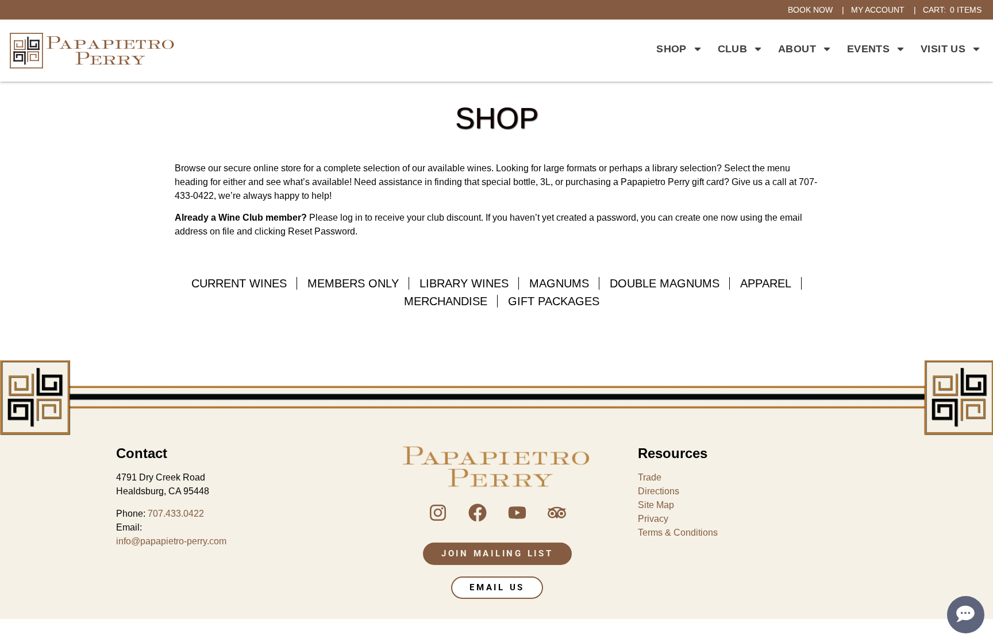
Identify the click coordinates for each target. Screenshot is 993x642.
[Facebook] (477, 512)
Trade (649, 477)
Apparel (765, 283)
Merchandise (445, 301)
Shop (671, 49)
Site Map (656, 505)
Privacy (653, 519)
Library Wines (464, 283)
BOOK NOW (810, 9)
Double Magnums (664, 283)
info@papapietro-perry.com (171, 541)
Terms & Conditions (678, 532)
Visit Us (943, 49)
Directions (658, 491)
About (797, 49)
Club (732, 49)
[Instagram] (437, 512)
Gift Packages (553, 301)
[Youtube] (517, 512)
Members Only (353, 283)
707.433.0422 (176, 513)
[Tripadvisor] (556, 512)
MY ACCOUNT (878, 9)
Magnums (559, 283)
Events (868, 49)
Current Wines (239, 283)
